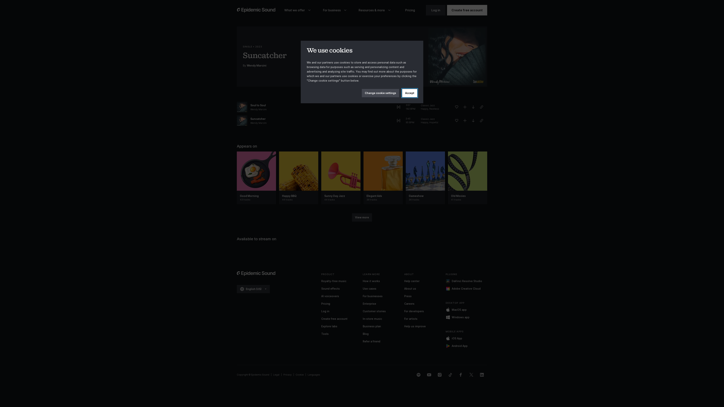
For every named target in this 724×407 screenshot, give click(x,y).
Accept (409, 93)
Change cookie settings (380, 93)
